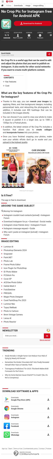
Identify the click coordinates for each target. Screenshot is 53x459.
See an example (45, 340)
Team (10, 449)
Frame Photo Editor (12, 264)
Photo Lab (8, 261)
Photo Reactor (10, 322)
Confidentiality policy (31, 449)
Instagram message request (16, 228)
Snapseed (8, 254)
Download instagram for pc (15, 221)
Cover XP (8, 279)
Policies (48, 449)
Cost (7, 86)
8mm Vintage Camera (13, 314)
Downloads (18, 6)
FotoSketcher (9, 289)
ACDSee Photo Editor (13, 282)
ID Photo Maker (10, 272)
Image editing (38, 6)
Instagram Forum (38, 225)
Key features (10, 82)
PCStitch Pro (9, 275)
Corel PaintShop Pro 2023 (15, 300)
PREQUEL (8, 293)
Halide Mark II (10, 286)
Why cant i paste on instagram (17, 232)
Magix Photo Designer (13, 297)
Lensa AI (7, 318)
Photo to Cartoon (11, 311)
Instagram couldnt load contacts (18, 215)
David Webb (5, 53)
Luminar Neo (9, 304)
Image (28, 6)
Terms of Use (18, 449)
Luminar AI (8, 247)
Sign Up (4, 449)
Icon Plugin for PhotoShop (15, 268)
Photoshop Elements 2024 (15, 250)
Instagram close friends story (16, 225)
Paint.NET (8, 257)
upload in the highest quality (15, 142)
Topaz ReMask (10, 307)
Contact (42, 449)
